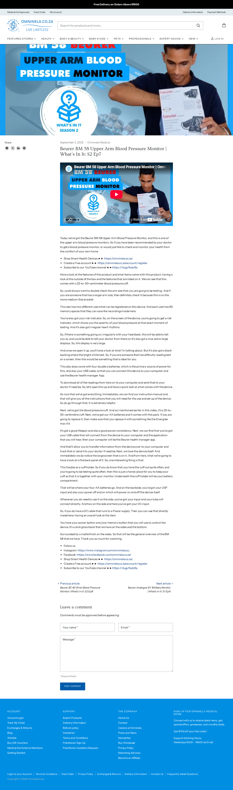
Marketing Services (129, 752)
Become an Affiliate (129, 758)
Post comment (72, 686)
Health (46, 39)
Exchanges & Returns (19, 728)
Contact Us (157, 774)
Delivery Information (193, 12)
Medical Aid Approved (18, 12)
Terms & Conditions (46, 774)
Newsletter (124, 738)
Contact (122, 722)
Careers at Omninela (129, 728)
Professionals (140, 39)
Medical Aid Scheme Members (25, 748)
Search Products (72, 717)
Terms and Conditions (75, 738)
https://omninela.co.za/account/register (122, 263)
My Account (56, 12)
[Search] (198, 25)
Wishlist (11, 738)
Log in (219, 39)
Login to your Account (19, 774)
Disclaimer (69, 732)
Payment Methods (216, 12)
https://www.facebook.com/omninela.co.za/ (104, 554)
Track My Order (16, 722)
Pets (117, 39)
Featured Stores (20, 39)
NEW (192, 39)
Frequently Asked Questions (182, 774)
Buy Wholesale (126, 742)
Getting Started (16, 752)
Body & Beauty (71, 39)
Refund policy (70, 728)
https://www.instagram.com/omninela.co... (104, 550)
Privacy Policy (125, 748)
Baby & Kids (97, 39)
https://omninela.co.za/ (118, 258)
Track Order (39, 12)
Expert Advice (171, 39)
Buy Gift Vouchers (17, 742)
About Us (123, 717)
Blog (10, 732)
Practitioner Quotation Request (80, 748)
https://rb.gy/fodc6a (124, 267)
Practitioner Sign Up (74, 742)
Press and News (127, 732)
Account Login (15, 717)
